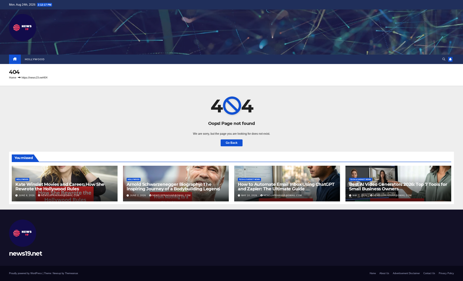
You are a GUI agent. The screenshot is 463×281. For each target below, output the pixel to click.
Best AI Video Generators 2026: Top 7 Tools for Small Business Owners (398, 186)
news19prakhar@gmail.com (60, 195)
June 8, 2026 (27, 195)
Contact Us (429, 273)
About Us (384, 273)
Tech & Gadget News (249, 179)
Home (12, 77)
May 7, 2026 (360, 195)
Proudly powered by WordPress (26, 273)
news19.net (25, 253)
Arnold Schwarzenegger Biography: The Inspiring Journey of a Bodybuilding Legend (173, 186)
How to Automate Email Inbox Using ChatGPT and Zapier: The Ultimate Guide (286, 186)
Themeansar (71, 273)
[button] (443, 59)
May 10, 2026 (249, 195)
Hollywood (35, 59)
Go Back (231, 142)
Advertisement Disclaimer (406, 273)
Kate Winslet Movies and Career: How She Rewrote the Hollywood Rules (59, 186)
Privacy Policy (446, 273)
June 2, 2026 (138, 195)
